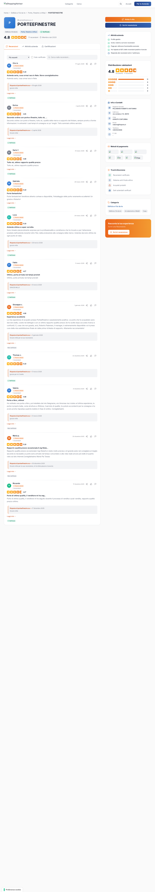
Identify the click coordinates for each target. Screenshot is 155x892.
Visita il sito (130, 19)
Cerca (79, 4)
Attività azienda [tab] (31, 46)
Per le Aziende (143, 4)
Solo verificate (39, 57)
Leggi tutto (10, 93)
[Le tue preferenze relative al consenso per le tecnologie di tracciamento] (12, 889)
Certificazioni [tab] (50, 46)
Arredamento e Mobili (132, 211)
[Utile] (91, 64)
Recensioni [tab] (13, 46)
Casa (145, 211)
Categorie (69, 4)
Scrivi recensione (129, 25)
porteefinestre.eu (25, 20)
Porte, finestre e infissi (37, 13)
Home (6, 13)
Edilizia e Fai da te (18, 13)
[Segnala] (95, 64)
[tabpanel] (52, 287)
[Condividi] (87, 64)
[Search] (121, 4)
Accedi (128, 4)
